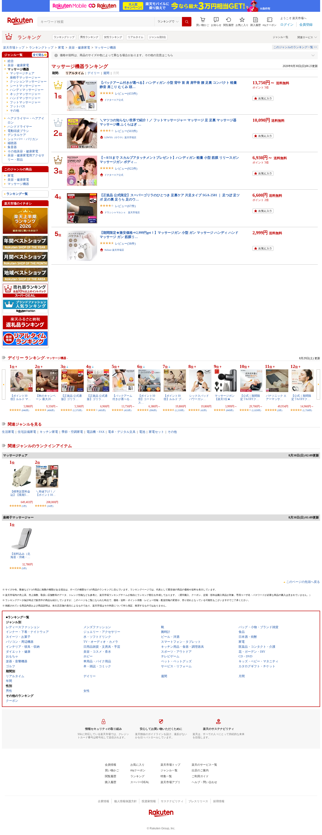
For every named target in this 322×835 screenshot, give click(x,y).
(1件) (24, 506)
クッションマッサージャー (28, 81)
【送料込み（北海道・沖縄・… (20, 555)
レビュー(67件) (125, 206)
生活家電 (8, 432)
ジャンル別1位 (157, 37)
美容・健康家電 (79, 47)
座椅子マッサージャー (25, 77)
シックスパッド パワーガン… (199, 397)
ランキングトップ (64, 37)
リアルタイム (135, 37)
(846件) (25, 410)
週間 (106, 73)
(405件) (102, 410)
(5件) (24, 568)
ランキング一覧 (17, 194)
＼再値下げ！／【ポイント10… (46, 493)
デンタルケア (17, 135)
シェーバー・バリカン (23, 139)
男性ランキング (89, 37)
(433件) (127, 410)
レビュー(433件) (126, 93)
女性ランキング (113, 37)
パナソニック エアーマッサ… (276, 397)
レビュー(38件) (125, 243)
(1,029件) (256, 410)
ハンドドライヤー (20, 126)
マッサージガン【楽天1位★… (225, 397)
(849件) (229, 410)
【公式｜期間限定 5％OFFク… (250, 397)
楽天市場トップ (14, 47)
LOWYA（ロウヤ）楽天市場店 (120, 137)
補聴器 (12, 143)
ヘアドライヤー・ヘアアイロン (26, 120)
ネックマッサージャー (25, 94)
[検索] (186, 21)
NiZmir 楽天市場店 (114, 250)
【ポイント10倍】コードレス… (146, 399)
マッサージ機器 (105, 47)
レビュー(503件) (126, 131)
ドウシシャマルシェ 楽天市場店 (122, 212)
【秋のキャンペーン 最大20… (46, 397)
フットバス (17, 106)
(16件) (50, 506)
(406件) (50, 410)
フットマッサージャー (25, 102)
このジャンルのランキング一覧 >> (295, 47)
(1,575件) (77, 410)
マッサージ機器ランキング (79, 66)
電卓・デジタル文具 (122, 432)
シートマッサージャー (25, 86)
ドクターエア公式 (113, 100)
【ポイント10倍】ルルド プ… (174, 397)
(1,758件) (307, 410)
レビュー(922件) (126, 168)
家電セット (156, 432)
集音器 (12, 147)
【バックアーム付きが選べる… (122, 397)
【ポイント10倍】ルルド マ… (20, 397)
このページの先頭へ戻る (303, 582)
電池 (142, 432)
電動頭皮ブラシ (18, 131)
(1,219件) (179, 410)
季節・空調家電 (72, 432)
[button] (216, 22)
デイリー (93, 73)
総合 (11, 61)
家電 (61, 47)
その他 (14, 110)
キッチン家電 (49, 432)
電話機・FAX (95, 432)
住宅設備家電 (27, 432)
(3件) (279, 410)
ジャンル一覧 (280, 37)
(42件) (204, 410)
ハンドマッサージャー (25, 98)
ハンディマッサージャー (27, 90)
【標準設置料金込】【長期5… (20, 493)
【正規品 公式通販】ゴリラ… (71, 397)
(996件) (153, 410)
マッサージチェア (22, 73)
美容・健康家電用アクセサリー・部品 (26, 157)
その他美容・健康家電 (23, 151)
